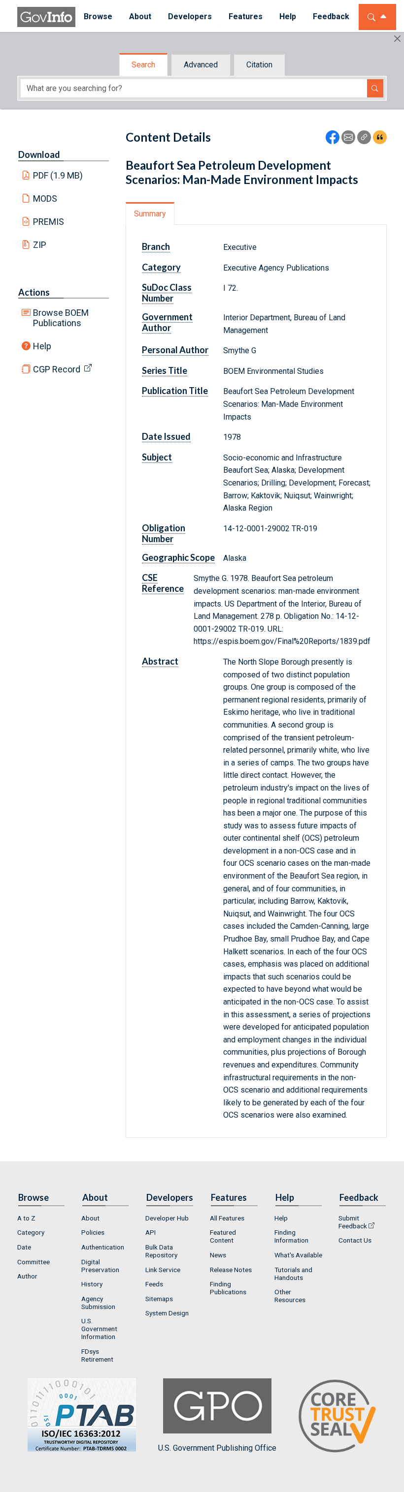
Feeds (154, 1284)
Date (24, 1247)
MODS (45, 198)
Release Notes (231, 1270)
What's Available (298, 1255)
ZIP (39, 245)
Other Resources (289, 1296)
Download (39, 154)
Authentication (102, 1247)
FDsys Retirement (97, 1355)
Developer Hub (167, 1218)
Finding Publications (228, 1288)
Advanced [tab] (201, 64)
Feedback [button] (331, 16)
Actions (34, 292)
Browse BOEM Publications (61, 317)
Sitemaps (159, 1299)
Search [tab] (143, 64)
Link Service (162, 1270)
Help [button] (287, 16)
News (218, 1255)
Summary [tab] (150, 213)
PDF (58, 175)
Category (30, 1232)
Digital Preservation (100, 1266)
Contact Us (354, 1240)
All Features (227, 1218)
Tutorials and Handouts (293, 1273)
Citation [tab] (259, 64)
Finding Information (291, 1236)
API (150, 1232)
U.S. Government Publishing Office (217, 1448)
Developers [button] (190, 16)
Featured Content (223, 1236)
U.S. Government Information (99, 1328)
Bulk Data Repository (161, 1251)
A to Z (26, 1218)
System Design (167, 1313)
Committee (33, 1262)
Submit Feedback (352, 1222)
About (90, 1218)
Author (27, 1276)
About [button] (140, 16)
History (91, 1284)
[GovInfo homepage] (46, 17)
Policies (92, 1232)
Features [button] (246, 16)
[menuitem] (98, 17)
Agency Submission (98, 1302)
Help (42, 346)
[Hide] (397, 38)
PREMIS (48, 221)
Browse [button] (98, 16)
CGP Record (56, 369)
